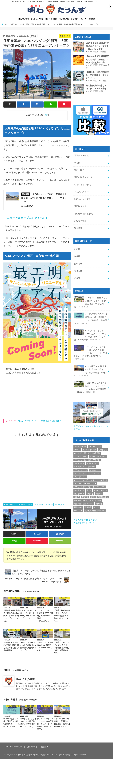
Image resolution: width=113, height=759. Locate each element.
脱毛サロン (78, 507)
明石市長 (85, 497)
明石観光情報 (64, 19)
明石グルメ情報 (23, 19)
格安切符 (77, 504)
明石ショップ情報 (37, 19)
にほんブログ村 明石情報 (85, 520)
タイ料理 (91, 467)
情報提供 (92, 19)
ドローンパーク (94, 473)
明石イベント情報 (51, 19)
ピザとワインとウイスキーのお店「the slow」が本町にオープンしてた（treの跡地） (90, 335)
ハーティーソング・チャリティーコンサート (90, 480)
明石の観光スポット (83, 177)
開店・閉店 (10, 505)
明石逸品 (77, 500)
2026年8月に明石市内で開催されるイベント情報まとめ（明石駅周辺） (90, 302)
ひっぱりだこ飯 (80, 453)
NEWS (50, 505)
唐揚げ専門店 (79, 494)
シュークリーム (80, 467)
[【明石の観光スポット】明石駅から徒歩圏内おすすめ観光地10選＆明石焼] (91, 423)
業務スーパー (88, 504)
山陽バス (99, 494)
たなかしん (103, 450)
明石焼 (95, 65)
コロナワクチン (94, 460)
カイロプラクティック (98, 456)
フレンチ (77, 484)
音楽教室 (88, 507)
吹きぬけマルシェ (100, 490)
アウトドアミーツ (81, 456)
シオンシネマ (79, 463)
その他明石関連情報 (83, 214)
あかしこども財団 (89, 450)
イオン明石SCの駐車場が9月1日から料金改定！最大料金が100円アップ (90, 371)
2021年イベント (95, 446)
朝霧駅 (77, 256)
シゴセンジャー (92, 463)
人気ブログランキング (83, 523)
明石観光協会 (103, 497)
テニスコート (95, 470)
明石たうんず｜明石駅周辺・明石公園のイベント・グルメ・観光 (44, 755)
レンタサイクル (99, 487)
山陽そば (90, 494)
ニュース (83, 19)
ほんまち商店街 (94, 453)
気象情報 (99, 504)
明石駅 (77, 249)
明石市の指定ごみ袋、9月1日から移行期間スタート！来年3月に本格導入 (90, 318)
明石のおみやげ (81, 192)
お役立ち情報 (80, 221)
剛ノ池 (89, 490)
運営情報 (78, 228)
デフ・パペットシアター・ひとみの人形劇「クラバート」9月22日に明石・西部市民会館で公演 (90, 353)
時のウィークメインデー (92, 500)
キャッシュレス (80, 460)
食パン (96, 507)
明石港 (93, 497)
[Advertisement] (37, 467)
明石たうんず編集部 (25, 679)
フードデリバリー (89, 484)
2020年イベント (80, 446)
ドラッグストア (80, 473)
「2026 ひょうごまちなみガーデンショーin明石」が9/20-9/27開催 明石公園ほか (90, 387)
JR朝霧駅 (60, 505)
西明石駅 (78, 264)
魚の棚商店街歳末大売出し (95, 511)
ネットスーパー (80, 477)
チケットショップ (81, 470)
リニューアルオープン (82, 487)
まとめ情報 (74, 19)
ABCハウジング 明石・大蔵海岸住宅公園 (38, 421)
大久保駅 (78, 271)
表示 (46, 115)
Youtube (77, 450)
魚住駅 (77, 278)
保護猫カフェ (79, 490)
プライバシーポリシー (13, 747)
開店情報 (40, 505)
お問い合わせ (31, 747)
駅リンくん (78, 511)
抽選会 (76, 497)
